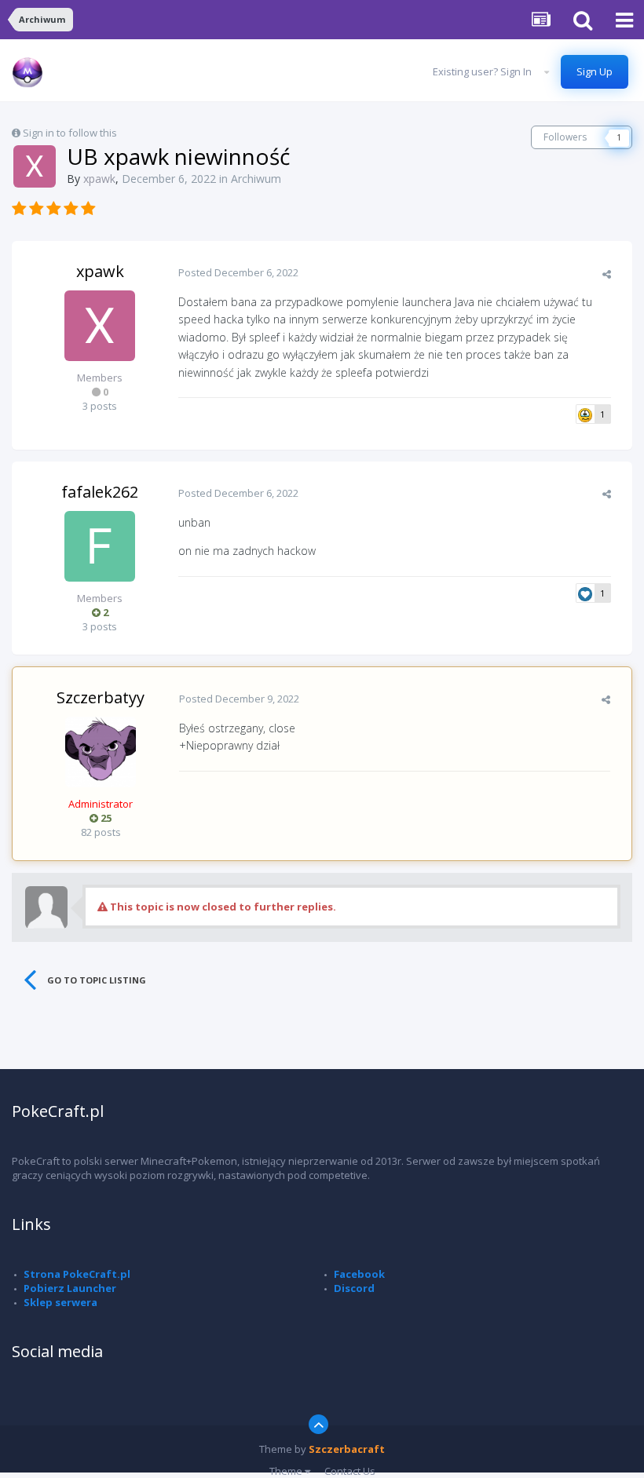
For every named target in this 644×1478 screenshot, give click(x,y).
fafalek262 (99, 491)
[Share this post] (606, 274)
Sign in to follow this (70, 133)
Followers (565, 137)
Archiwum (256, 178)
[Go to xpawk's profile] (34, 166)
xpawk (100, 271)
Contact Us (349, 1471)
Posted (238, 272)
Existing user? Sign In (484, 71)
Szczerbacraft (347, 1449)
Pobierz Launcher (70, 1288)
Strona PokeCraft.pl (77, 1274)
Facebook (359, 1274)
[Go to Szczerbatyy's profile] (100, 752)
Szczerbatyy (101, 697)
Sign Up (594, 71)
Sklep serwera (60, 1302)
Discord (354, 1288)
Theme (287, 1471)
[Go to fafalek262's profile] (99, 546)
